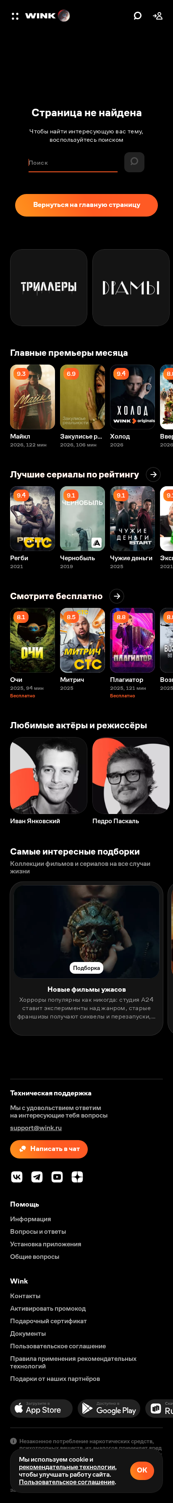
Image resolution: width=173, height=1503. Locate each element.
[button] (16, 16)
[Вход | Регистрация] (158, 16)
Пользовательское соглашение (67, 1481)
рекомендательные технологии (67, 1466)
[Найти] (138, 16)
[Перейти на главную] (77, 16)
